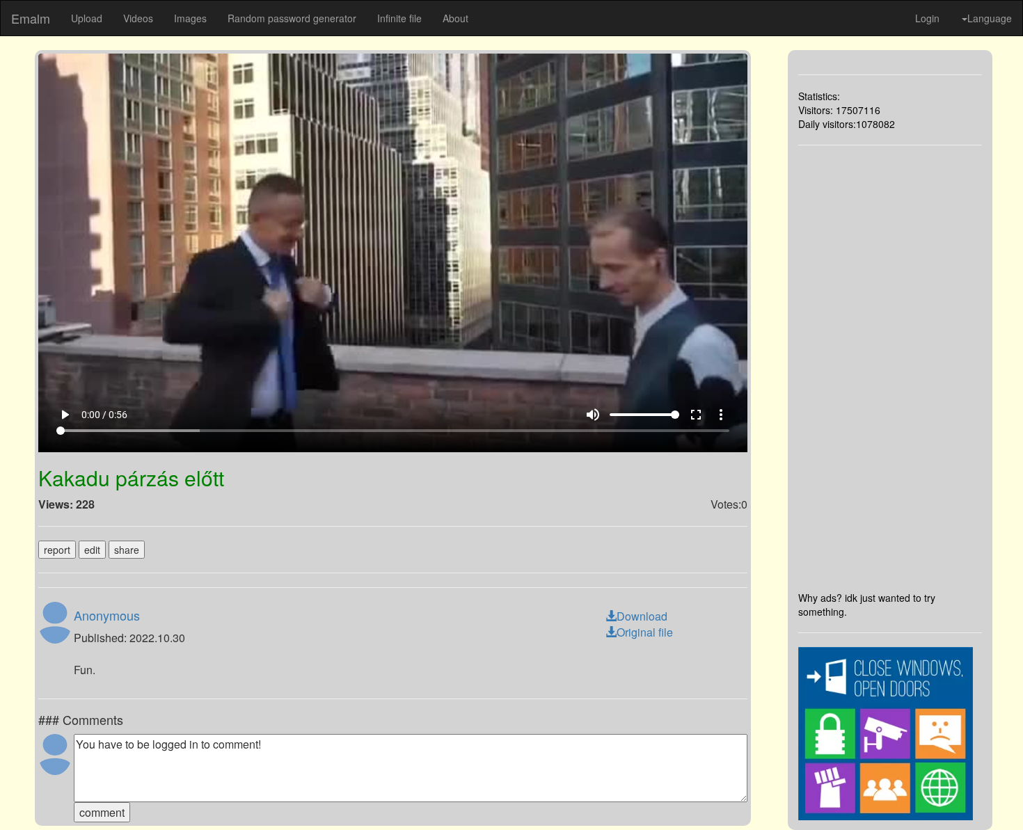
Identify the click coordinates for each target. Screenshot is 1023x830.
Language (989, 18)
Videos (138, 18)
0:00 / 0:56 (104, 414)
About (455, 18)
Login (927, 18)
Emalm (30, 18)
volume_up (593, 414)
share (126, 550)
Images (190, 18)
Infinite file (399, 18)
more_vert (721, 414)
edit (92, 550)
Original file (645, 632)
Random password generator (292, 18)
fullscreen (696, 414)
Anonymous (107, 615)
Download (642, 616)
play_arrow (64, 414)
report (57, 550)
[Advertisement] (890, 368)
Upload (86, 18)
